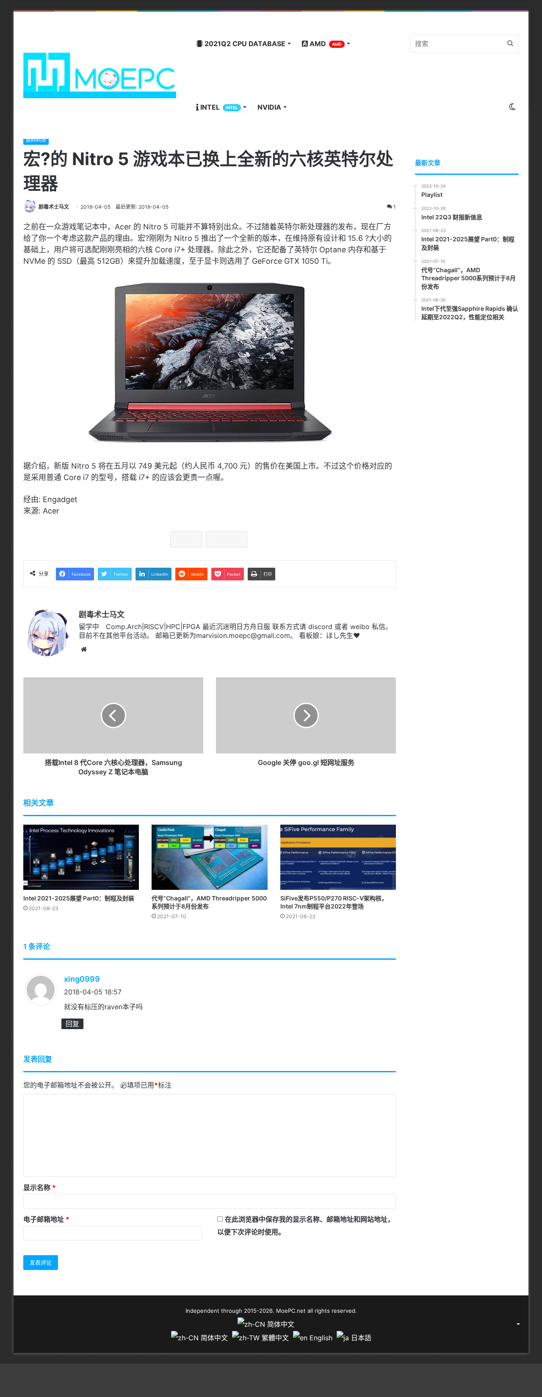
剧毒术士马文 (54, 207)
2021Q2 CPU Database (244, 43)
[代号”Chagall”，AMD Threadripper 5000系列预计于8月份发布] (209, 857)
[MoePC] (99, 75)
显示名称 (39, 1187)
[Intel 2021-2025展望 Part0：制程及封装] (81, 857)
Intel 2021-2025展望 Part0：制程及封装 (78, 898)
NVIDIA (269, 107)
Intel (218, 107)
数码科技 (36, 140)
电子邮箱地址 (46, 1219)
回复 (72, 1023)
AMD (325, 43)
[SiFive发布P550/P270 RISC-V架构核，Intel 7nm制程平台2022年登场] (338, 857)
